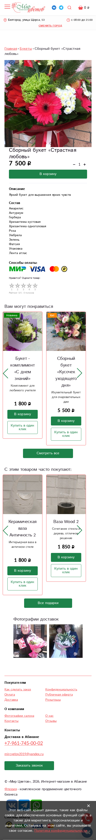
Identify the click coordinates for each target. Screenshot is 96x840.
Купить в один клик (22, 427)
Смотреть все (48, 453)
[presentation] (5, 373)
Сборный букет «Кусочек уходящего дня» (66, 372)
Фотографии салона (19, 716)
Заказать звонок (29, 765)
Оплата (9, 694)
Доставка (11, 700)
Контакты (11, 721)
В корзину (48, 174)
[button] (45, 143)
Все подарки (48, 603)
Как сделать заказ (17, 689)
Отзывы (51, 721)
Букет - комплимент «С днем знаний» (22, 368)
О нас (49, 716)
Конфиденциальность (61, 689)
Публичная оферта (59, 694)
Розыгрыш (53, 700)
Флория (10, 789)
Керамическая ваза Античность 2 (22, 528)
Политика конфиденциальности (60, 830)
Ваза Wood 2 (66, 522)
